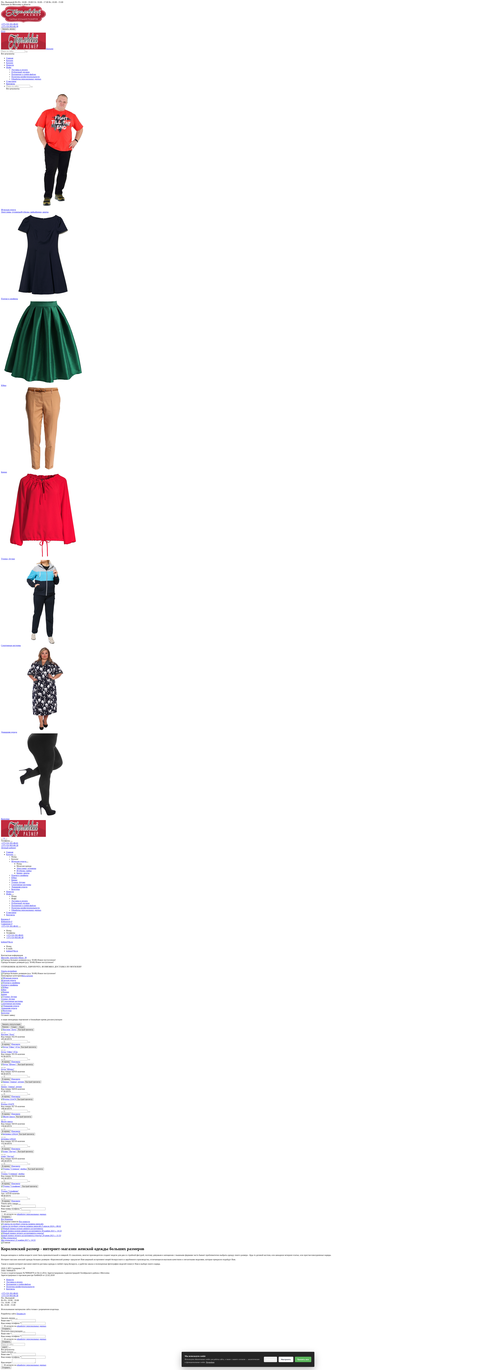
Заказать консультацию (11, 1024)
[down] (2, 1042)
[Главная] (23, 836)
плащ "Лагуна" (7, 1156)
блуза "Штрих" (7, 1069)
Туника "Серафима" (10, 1191)
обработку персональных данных (31, 1214)
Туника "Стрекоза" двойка (12, 1174)
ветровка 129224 (8, 1139)
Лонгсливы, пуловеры (11, 212)
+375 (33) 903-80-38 (9, 845)
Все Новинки (7, 1219)
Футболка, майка (28, 212)
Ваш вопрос (6, 1362)
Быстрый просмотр (25, 1030)
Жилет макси (7, 1121)
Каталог (9, 60)
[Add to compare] (5, 1032)
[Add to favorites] (2, 1032)
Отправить (6, 1217)
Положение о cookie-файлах (23, 74)
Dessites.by (21, 1314)
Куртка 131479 (7, 1104)
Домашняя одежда (9, 732)
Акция (21, 1027)
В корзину (6, 1044)
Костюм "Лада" (8, 1034)
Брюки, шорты (42, 212)
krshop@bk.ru (12, 951)
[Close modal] (20, 1204)
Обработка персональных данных (26, 79)
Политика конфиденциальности (25, 77)
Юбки (3, 385)
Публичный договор (20, 72)
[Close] (11, 841)
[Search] (6, 839)
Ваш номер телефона (11, 1209)
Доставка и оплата (19, 70)
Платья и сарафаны (9, 299)
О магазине (11, 81)
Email (3, 1211)
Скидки (14, 1027)
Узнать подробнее (9, 971)
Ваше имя (6, 1206)
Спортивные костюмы (11, 645)
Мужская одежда (8, 210)
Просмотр (15, 1044)
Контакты (10, 84)
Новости (10, 65)
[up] (29, 1042)
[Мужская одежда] (27, 862)
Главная (9, 58)
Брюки (4, 472)
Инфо (8, 67)
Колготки (5, 819)
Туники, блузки (8, 559)
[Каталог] (15, 855)
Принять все (303, 1359)
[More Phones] (20, 926)
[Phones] (2, 839)
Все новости (24, 1221)
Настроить (286, 1359)
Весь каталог (27, 976)
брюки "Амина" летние (11, 1087)
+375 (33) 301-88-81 (9, 843)
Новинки (5, 1027)
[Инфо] (13, 894)
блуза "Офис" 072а (9, 1052)
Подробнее (210, 1362)
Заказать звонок (8, 29)
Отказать (270, 1359)
